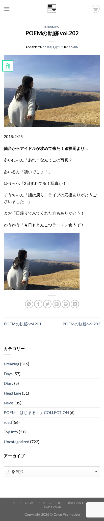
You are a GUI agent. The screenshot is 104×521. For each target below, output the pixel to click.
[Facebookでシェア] (38, 304)
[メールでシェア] (57, 304)
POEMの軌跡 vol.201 (22, 323)
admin (73, 47)
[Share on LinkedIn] (75, 304)
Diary (8, 383)
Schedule (52, 506)
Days (8, 373)
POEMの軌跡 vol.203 (81, 323)
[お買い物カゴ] (96, 9)
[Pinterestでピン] (66, 304)
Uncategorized (16, 441)
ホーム (17, 503)
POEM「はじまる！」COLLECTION (36, 412)
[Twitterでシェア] (47, 304)
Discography (78, 503)
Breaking (51, 26)
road (8, 422)
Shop (59, 503)
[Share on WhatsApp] (29, 304)
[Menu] (7, 9)
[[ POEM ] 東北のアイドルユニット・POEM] (52, 9)
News (9, 402)
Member (45, 503)
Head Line (12, 393)
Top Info (11, 431)
